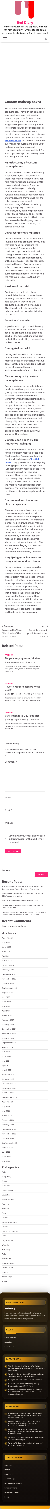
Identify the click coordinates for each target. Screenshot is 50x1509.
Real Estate (6, 1258)
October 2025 (8, 983)
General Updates (9, 1222)
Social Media (7, 1268)
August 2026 (7, 938)
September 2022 (9, 1143)
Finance (5, 1208)
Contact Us (9, 1346)
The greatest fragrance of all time (22, 658)
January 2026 (8, 970)
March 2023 (7, 1115)
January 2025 (8, 1024)
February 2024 (8, 1074)
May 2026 (6, 951)
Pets (4, 1254)
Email (8, 810)
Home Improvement (11, 1231)
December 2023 (9, 1084)
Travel (4, 1281)
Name (9, 797)
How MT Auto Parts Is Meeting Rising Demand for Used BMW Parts (23, 1385)
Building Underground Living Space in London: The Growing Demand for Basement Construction (24, 1423)
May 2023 (6, 1111)
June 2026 (6, 947)
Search (6, 870)
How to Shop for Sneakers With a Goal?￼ (22, 688)
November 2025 (9, 979)
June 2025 (6, 1002)
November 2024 (9, 1034)
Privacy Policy (10, 1337)
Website (9, 823)
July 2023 (6, 1106)
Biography (6, 1176)
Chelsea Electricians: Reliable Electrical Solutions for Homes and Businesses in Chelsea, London (25, 1392)
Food (4, 1213)
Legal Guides (7, 1240)
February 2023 (8, 1120)
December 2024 (9, 1029)
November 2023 (9, 1088)
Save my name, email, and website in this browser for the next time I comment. (27, 839)
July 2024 (6, 1052)
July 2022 (6, 1152)
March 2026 (7, 961)
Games (5, 1218)
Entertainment (8, 1199)
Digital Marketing (9, 1190)
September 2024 (9, 1043)
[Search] (46, 39)
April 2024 (6, 1065)
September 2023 (9, 1097)
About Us (8, 1342)
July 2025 (6, 997)
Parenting (6, 1249)
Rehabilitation (8, 1263)
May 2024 (6, 1061)
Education (6, 1195)
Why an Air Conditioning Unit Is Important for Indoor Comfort (25, 1444)
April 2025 (6, 1011)
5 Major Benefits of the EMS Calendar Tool (20, 900)
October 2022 (8, 1138)
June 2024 (6, 1056)
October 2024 (8, 1038)
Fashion (9, 66)
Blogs (4, 1181)
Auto (4, 1172)
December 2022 (9, 1129)
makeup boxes (13, 140)
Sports (5, 1272)
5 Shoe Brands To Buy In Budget (22, 716)
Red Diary (25, 22)
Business (6, 1186)
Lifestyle (5, 1245)
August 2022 (7, 1147)
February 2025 (8, 1020)
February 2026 (8, 965)
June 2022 (6, 1157)
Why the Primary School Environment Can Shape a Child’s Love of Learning (26, 1375)
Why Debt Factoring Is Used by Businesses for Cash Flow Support (26, 1438)
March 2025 (7, 1015)
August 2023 (7, 1102)
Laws (4, 1236)
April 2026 (6, 956)
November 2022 (9, 1134)
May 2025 (6, 1006)
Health (5, 1227)
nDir (8, 86)
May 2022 (6, 1161)
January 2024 (8, 1079)
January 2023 (8, 1125)
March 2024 (7, 1070)
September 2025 (9, 988)
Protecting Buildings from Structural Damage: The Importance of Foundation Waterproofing (25, 1431)
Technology (7, 1277)
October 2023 (8, 1093)
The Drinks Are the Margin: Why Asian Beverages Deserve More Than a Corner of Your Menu (26, 1368)
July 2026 (6, 942)
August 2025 (7, 992)
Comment (11, 761)
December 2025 (9, 974)
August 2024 (7, 1047)
